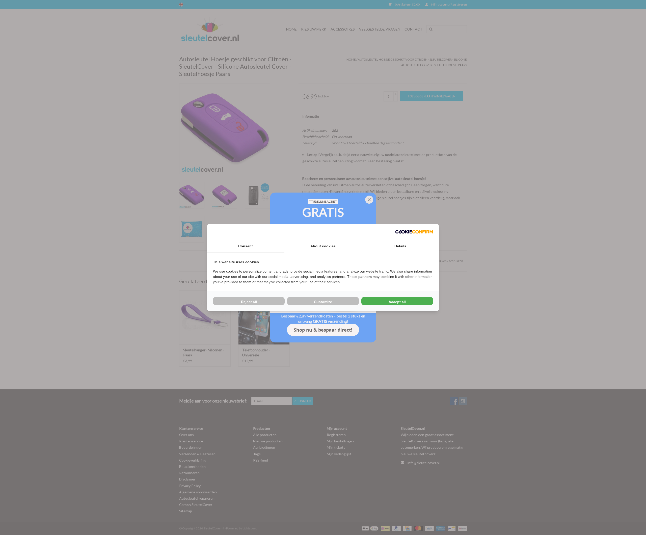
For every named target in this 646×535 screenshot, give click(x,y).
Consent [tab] (245, 246)
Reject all (249, 302)
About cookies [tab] (323, 246)
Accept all (397, 302)
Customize (323, 302)
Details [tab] (400, 246)
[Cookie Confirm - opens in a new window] (414, 232)
